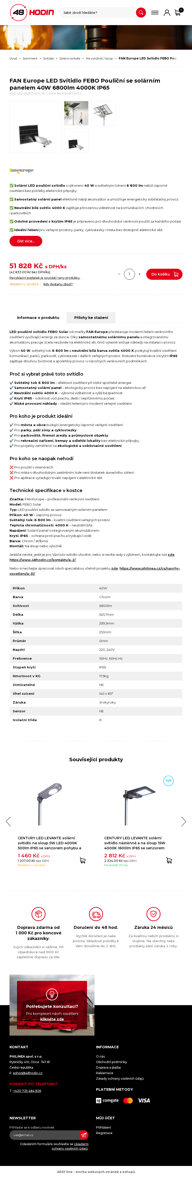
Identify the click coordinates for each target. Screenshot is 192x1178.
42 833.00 (18, 272)
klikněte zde (52, 1019)
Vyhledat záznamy (141, 13)
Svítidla (48, 58)
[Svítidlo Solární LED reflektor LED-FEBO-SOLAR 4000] (35, 127)
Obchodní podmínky (111, 1062)
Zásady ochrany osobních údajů (120, 1078)
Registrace (104, 1133)
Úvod (13, 58)
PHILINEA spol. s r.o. (32, 12)
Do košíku (161, 274)
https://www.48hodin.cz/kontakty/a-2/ (43, 560)
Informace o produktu (38, 317)
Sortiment (30, 58)
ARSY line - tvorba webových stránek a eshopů (96, 1172)
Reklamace (104, 1073)
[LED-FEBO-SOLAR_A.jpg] (76, 113)
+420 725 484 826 (27, 1091)
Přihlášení (103, 1127)
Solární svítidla (70, 58)
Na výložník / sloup (99, 58)
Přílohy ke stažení (91, 317)
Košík (181, 10)
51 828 (21, 265)
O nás (100, 1056)
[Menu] (154, 12)
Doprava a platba (108, 1067)
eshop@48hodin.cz (27, 1073)
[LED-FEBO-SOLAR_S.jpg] (76, 140)
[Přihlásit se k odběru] (83, 1135)
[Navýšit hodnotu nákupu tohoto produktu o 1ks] (139, 274)
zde (171, 554)
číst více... (25, 241)
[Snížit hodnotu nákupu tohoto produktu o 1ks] (119, 274)
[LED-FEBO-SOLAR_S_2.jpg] (103, 113)
